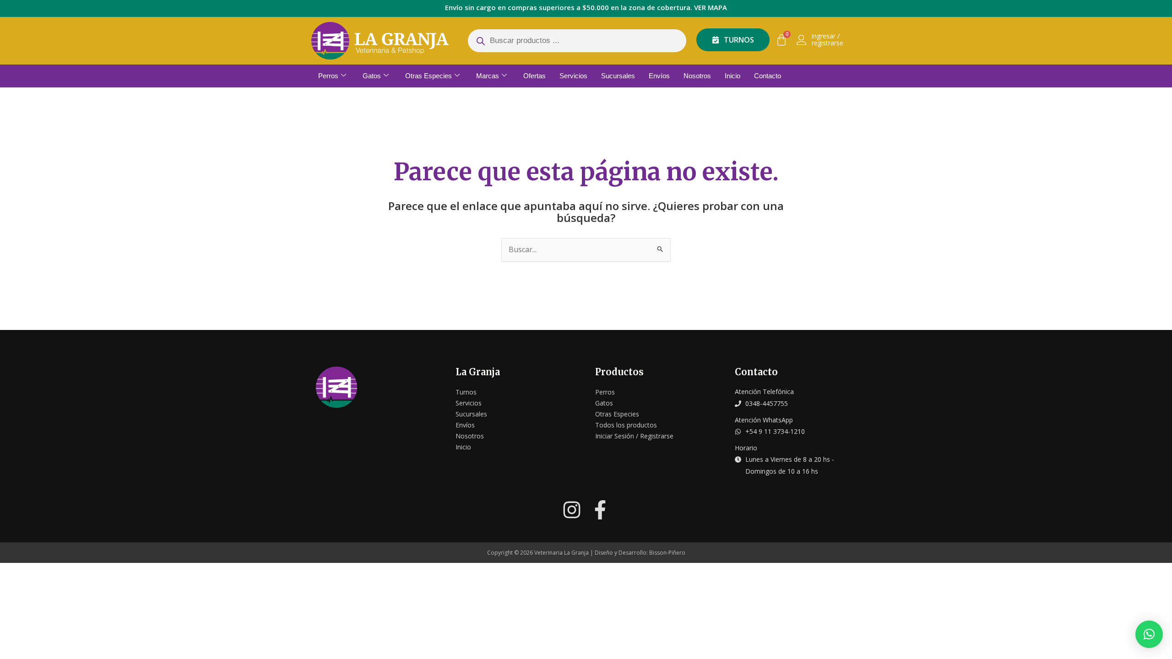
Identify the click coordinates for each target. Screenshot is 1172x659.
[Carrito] (781, 40)
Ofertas (534, 76)
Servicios (573, 76)
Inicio (732, 76)
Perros (328, 76)
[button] (1149, 634)
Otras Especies (428, 76)
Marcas (487, 76)
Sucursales (618, 76)
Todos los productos (626, 425)
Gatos (372, 76)
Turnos (466, 392)
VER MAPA (710, 7)
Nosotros (697, 76)
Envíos (659, 76)
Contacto (767, 76)
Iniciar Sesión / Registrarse (634, 436)
